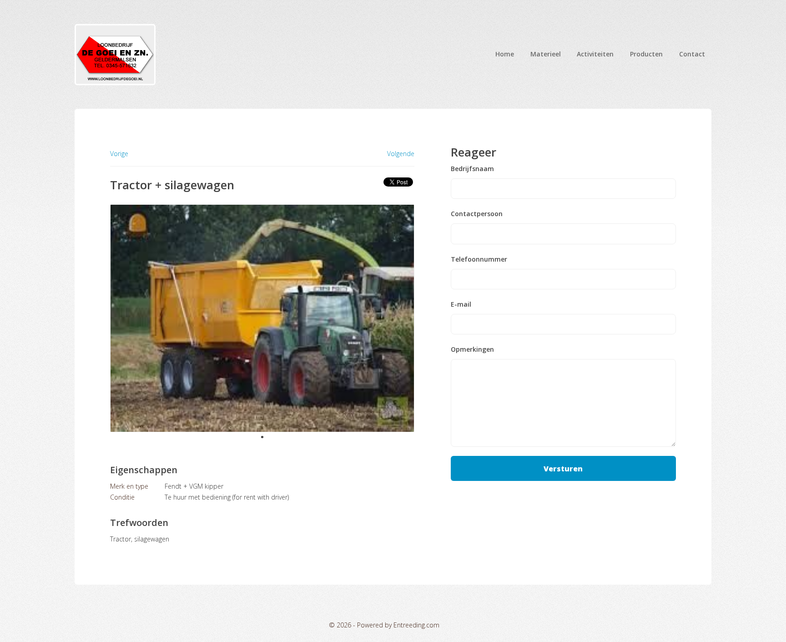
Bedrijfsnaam (472, 169)
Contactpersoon (477, 214)
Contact (692, 54)
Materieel (545, 54)
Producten (646, 54)
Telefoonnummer (479, 259)
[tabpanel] (262, 318)
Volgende (400, 154)
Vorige (119, 153)
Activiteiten (595, 54)
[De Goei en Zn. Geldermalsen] (115, 54)
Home (504, 54)
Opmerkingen (472, 349)
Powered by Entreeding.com (398, 625)
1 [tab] (262, 436)
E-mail (461, 304)
